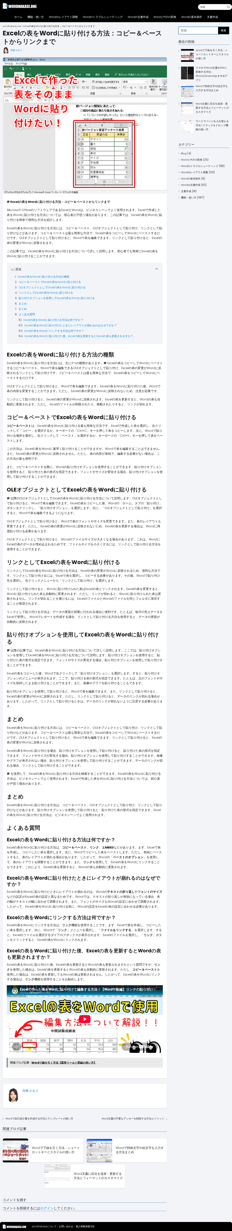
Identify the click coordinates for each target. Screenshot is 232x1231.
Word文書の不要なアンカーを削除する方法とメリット (133, 1118)
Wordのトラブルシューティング (103, 17)
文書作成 (212, 17)
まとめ (23, 304)
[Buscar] (228, 7)
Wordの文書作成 (138, 17)
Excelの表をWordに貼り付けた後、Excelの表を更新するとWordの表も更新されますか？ (79, 336)
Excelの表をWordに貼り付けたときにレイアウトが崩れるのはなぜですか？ (70, 325)
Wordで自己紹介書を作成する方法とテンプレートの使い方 (39, 1118)
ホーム (18, 17)
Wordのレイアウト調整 (63, 17)
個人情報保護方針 (85, 1226)
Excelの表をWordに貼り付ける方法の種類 (43, 277)
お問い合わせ (66, 1226)
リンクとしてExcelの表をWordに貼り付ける (46, 293)
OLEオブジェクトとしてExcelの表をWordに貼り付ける (52, 287)
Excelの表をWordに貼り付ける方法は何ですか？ (53, 320)
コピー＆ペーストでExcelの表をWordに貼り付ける (50, 282)
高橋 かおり (16, 50)
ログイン (47, 1208)
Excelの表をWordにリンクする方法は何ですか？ (54, 331)
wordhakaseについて (44, 1226)
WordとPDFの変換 (165, 17)
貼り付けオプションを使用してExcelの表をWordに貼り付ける (57, 298)
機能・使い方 (36, 17)
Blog (183, 153)
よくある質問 (27, 314)
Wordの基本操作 (191, 17)
